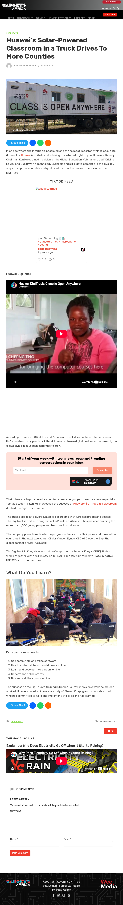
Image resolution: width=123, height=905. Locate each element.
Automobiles (24, 18)
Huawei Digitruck (109, 721)
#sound (43, 244)
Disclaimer (50, 886)
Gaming (40, 18)
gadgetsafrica (47, 248)
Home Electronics (60, 18)
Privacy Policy (61, 890)
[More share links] (48, 143)
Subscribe (111, 2)
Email (67, 839)
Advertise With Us (68, 882)
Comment (15, 811)
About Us (49, 882)
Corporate (12, 33)
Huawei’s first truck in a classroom (95, 503)
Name (14, 839)
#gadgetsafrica (48, 241)
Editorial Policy (69, 886)
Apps (11, 18)
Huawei (25, 155)
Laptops (79, 18)
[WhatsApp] (40, 143)
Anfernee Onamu (26, 65)
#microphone (67, 241)
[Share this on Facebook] (32, 143)
